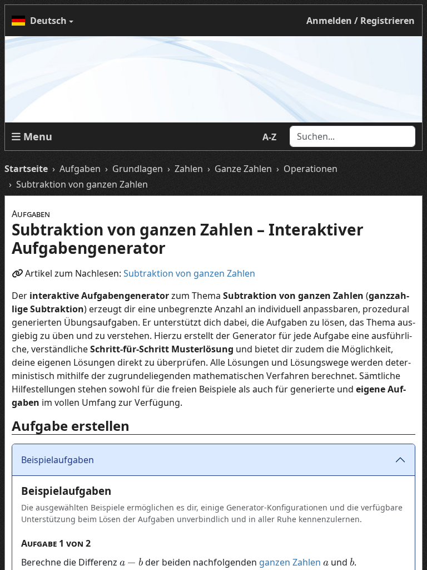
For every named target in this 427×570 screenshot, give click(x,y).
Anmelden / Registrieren (360, 20)
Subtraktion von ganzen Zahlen (189, 273)
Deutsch (48, 20)
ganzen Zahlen (290, 562)
